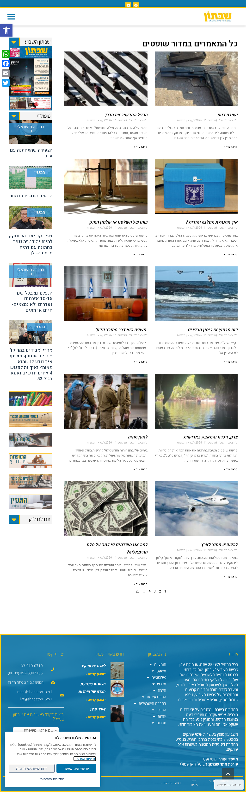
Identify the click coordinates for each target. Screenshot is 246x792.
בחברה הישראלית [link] (152, 703)
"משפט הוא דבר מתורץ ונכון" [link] (121, 330)
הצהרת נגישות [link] (171, 782)
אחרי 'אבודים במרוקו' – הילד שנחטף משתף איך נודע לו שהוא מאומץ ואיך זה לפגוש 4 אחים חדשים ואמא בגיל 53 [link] (31, 364)
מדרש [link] (161, 684)
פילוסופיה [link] (159, 677)
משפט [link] (161, 671)
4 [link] (149, 591)
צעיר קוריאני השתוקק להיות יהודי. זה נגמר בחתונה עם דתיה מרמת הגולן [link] (30, 244)
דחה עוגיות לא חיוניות (31, 768)
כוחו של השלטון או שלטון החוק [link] (118, 222)
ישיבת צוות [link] (227, 115)
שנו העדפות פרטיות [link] (229, 784)
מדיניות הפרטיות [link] (84, 758)
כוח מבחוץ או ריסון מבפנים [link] (213, 330)
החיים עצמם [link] (156, 697)
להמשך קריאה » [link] (96, 674)
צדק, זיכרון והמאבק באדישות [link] (211, 437)
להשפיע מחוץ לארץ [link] (219, 544)
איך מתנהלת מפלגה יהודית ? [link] (211, 222)
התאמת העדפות (52, 779)
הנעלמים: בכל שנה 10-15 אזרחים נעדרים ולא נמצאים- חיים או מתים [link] (32, 302)
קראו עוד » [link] (231, 147)
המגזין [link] (161, 710)
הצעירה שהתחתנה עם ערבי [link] (31, 153)
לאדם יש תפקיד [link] (93, 665)
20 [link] (138, 591)
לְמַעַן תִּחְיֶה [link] (138, 437)
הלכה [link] (162, 690)
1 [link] (165, 591)
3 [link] (155, 591)
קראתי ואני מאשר (76, 768)
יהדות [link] (162, 716)
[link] (6, 30)
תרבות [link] (161, 723)
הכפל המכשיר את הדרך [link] (126, 115)
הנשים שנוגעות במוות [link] (30, 196)
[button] (11, 16)
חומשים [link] (160, 664)
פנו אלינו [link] (194, 783)
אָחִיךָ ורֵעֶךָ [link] (98, 708)
